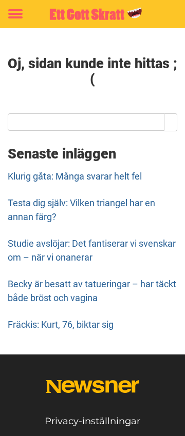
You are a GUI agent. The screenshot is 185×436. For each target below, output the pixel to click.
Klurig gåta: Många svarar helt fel (75, 176)
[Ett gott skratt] (92, 14)
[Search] (170, 122)
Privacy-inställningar (92, 421)
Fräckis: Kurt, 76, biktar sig (61, 324)
